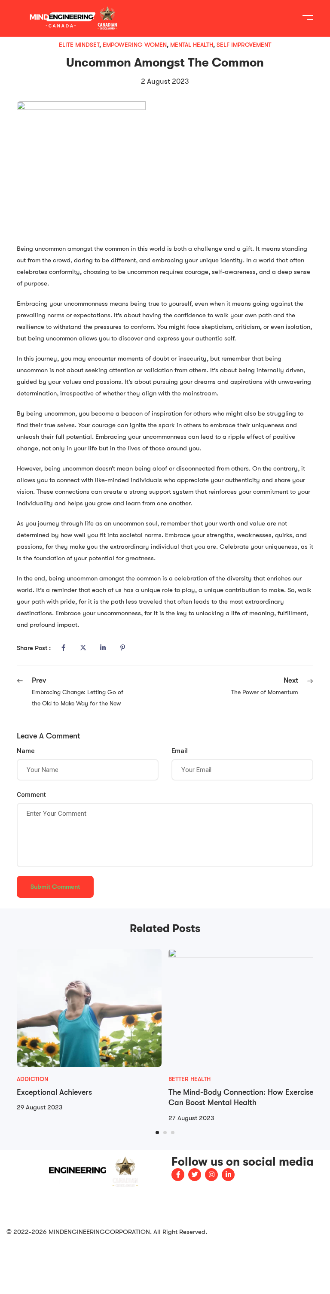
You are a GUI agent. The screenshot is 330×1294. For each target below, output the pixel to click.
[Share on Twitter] (83, 647)
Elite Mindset (79, 44)
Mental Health (191, 44)
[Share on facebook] (63, 647)
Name (26, 751)
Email (179, 751)
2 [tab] (165, 1132)
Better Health (189, 1078)
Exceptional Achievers (54, 1092)
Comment (31, 795)
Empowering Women (135, 44)
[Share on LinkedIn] (102, 647)
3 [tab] (172, 1132)
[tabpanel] (89, 1031)
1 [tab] (157, 1132)
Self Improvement (244, 44)
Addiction (32, 1078)
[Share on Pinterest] (122, 647)
